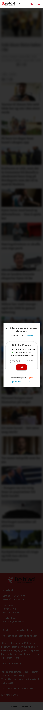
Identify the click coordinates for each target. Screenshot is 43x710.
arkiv (4, 74)
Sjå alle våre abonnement (21, 381)
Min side (5, 694)
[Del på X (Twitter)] (21, 64)
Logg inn (32, 4)
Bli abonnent (23, 4)
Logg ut (15, 694)
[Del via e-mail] (25, 64)
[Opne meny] (39, 4)
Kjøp (21, 367)
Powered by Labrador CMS (21, 706)
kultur (13, 74)
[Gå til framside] (8, 4)
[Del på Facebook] (18, 64)
